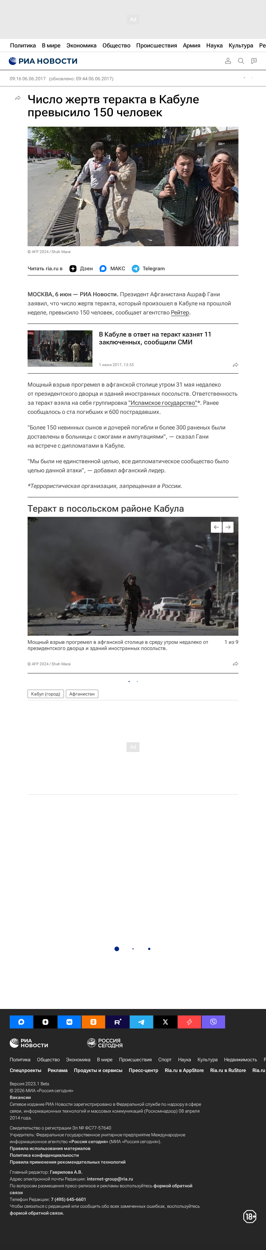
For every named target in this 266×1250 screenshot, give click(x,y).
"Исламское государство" (162, 402)
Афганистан (82, 693)
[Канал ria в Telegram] (141, 1021)
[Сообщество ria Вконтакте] (69, 1021)
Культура (208, 1060)
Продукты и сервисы (98, 1070)
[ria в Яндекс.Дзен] (45, 1021)
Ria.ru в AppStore (184, 1070)
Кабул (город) (45, 693)
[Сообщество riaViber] (213, 1021)
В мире (105, 1060)
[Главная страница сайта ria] (42, 61)
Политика (20, 1060)
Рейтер (180, 312)
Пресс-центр (143, 1070)
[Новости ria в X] (165, 1021)
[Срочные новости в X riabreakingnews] (189, 1021)
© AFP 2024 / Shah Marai (49, 251)
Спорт (165, 1060)
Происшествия (135, 1060)
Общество (48, 1060)
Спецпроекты (25, 1070)
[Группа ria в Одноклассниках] (93, 1021)
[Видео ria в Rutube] (117, 1021)
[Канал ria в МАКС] (21, 1021)
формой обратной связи (36, 1213)
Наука (184, 1060)
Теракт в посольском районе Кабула (106, 508)
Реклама (57, 1070)
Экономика (78, 1060)
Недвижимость (240, 1060)
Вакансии (20, 1097)
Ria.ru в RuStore (228, 1070)
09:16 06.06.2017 (28, 78)
